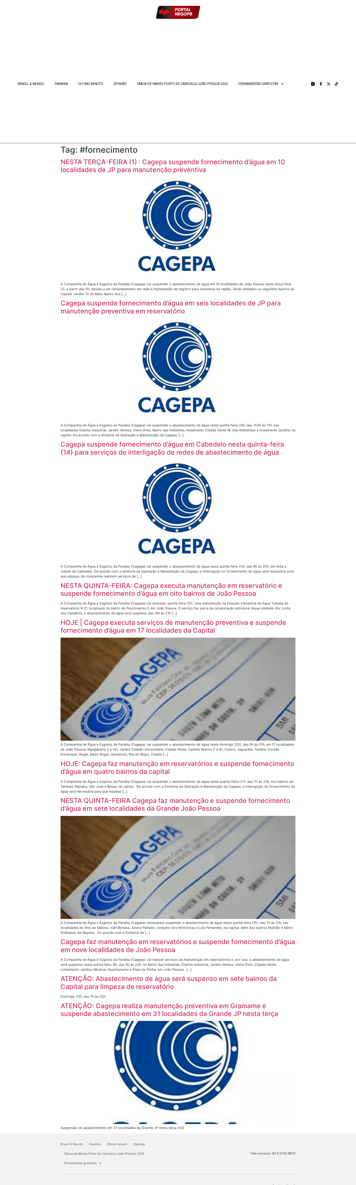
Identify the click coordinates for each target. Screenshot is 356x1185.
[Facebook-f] (321, 84)
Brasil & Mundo (31, 84)
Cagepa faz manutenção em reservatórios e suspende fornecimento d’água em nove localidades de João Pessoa (178, 946)
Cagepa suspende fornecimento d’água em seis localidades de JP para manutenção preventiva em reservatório (171, 307)
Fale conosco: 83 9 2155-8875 (273, 1153)
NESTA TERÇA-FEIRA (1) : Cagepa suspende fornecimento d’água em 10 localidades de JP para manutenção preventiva (173, 166)
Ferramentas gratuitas (258, 84)
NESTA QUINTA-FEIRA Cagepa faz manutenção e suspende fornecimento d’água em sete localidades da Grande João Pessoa (175, 804)
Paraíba (61, 84)
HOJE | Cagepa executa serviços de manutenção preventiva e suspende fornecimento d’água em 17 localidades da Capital (173, 626)
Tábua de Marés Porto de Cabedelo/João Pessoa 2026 (182, 84)
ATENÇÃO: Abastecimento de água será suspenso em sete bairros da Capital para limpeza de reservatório (169, 982)
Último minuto (90, 84)
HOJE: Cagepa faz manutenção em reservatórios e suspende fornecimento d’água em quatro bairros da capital (177, 768)
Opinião (119, 84)
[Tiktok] (336, 84)
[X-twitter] (328, 84)
